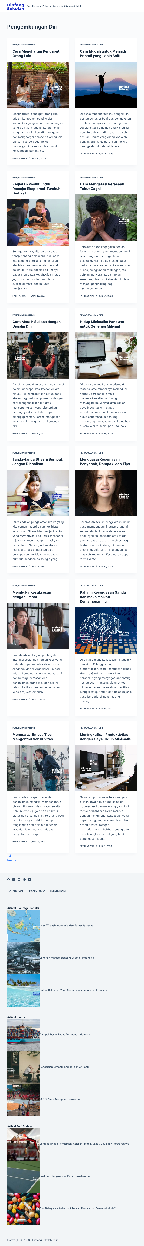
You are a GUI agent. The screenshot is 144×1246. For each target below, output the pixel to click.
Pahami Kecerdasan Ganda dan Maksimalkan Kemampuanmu (103, 597)
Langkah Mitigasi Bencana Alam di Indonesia (67, 957)
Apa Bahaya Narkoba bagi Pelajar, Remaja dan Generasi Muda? (78, 1208)
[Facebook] (8, 879)
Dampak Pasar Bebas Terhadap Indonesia (65, 1034)
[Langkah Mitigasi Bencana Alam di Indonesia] (23, 958)
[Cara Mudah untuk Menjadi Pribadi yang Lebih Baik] (106, 85)
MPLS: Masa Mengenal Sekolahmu (60, 1099)
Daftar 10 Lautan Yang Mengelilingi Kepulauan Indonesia (74, 990)
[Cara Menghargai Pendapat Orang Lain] (38, 85)
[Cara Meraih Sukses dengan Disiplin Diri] (38, 355)
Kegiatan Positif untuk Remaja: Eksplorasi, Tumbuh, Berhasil (36, 188)
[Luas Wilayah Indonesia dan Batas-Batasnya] (23, 925)
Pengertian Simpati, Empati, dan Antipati (64, 1066)
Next (10, 860)
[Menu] (135, 6)
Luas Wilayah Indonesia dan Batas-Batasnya (66, 925)
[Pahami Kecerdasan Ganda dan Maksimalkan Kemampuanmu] (106, 630)
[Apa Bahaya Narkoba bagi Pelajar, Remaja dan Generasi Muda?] (23, 1208)
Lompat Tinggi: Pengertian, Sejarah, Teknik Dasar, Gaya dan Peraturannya (84, 1143)
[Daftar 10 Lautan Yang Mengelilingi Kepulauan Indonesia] (23, 990)
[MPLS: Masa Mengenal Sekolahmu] (23, 1099)
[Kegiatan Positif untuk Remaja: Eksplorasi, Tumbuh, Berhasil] (38, 222)
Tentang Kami (15, 891)
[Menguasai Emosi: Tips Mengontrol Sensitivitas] (38, 768)
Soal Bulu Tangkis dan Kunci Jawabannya (65, 1176)
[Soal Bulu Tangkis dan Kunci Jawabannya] (23, 1176)
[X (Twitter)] (13, 879)
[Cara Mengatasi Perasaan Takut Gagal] (106, 217)
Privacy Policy (37, 891)
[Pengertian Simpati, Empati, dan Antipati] (23, 1067)
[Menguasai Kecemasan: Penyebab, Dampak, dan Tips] (106, 493)
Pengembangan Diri (23, 44)
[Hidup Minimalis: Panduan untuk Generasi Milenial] (106, 355)
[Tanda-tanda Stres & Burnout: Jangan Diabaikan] (38, 493)
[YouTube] (29, 879)
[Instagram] (19, 879)
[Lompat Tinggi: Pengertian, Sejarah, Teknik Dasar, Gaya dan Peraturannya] (23, 1144)
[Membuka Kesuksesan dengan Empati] (38, 626)
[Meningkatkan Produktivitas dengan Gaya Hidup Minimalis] (106, 768)
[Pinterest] (24, 879)
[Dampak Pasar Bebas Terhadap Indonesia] (23, 1035)
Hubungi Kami (58, 891)
